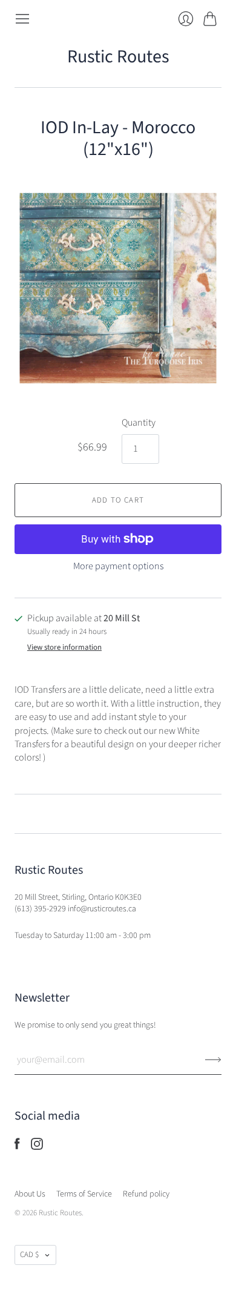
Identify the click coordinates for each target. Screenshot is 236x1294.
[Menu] (22, 18)
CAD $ (29, 1254)
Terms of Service (84, 1194)
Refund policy (146, 1194)
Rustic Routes (118, 57)
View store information (64, 647)
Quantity (139, 422)
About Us (30, 1194)
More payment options (118, 566)
